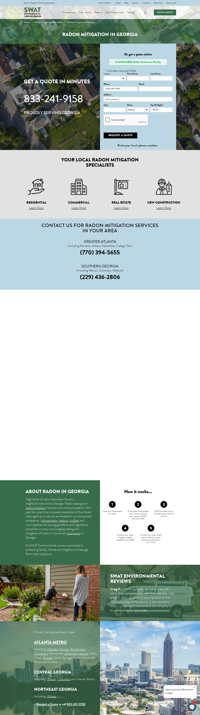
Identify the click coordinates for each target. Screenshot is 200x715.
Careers (135, 2)
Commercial (85, 12)
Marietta (52, 649)
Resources (158, 2)
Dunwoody (41, 653)
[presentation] (126, 120)
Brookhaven (77, 649)
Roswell (47, 657)
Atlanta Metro (50, 642)
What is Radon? (104, 2)
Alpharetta (70, 653)
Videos (118, 2)
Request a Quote (47, 704)
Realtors (98, 12)
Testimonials (171, 2)
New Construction (115, 12)
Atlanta (83, 653)
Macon (51, 679)
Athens (51, 696)
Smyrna (64, 649)
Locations (146, 2)
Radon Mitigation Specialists (49, 22)
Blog (126, 2)
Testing (130, 12)
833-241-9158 (53, 99)
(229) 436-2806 (100, 277)
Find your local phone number (138, 145)
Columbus (63, 679)
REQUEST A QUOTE (120, 135)
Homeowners (69, 12)
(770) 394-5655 (100, 252)
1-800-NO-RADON (32, 16)
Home (27, 22)
